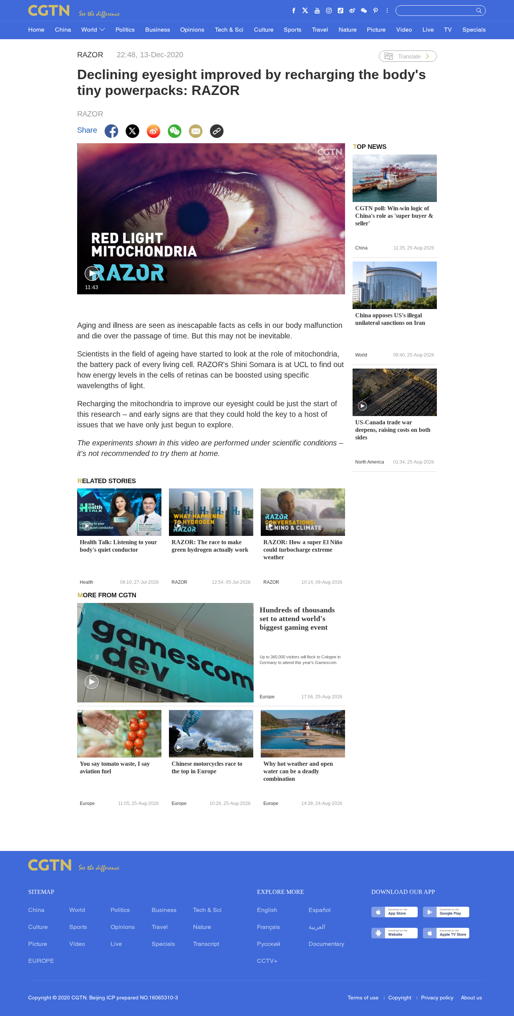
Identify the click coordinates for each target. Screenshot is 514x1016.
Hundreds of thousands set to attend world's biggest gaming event (297, 618)
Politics (125, 30)
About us (471, 998)
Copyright (400, 998)
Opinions (192, 30)
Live (428, 30)
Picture (376, 30)
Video (404, 30)
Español (320, 910)
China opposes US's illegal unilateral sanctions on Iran (390, 319)
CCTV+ (267, 961)
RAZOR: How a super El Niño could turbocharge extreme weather (302, 549)
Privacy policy (437, 998)
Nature (348, 30)
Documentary (326, 944)
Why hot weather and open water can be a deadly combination (298, 771)
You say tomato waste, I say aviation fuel (115, 767)
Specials (474, 30)
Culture (264, 30)
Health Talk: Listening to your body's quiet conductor (118, 546)
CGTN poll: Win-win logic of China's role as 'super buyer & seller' (394, 215)
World (90, 30)
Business (157, 30)
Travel (320, 30)
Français (268, 927)
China (63, 30)
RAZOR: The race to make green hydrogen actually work (210, 546)
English (267, 910)
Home (36, 30)
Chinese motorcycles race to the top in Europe (207, 767)
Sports (292, 30)
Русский (268, 944)
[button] (92, 273)
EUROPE (41, 961)
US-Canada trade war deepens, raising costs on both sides (392, 430)
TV (448, 30)
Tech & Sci (229, 30)
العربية (317, 927)
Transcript (206, 944)
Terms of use (364, 998)
